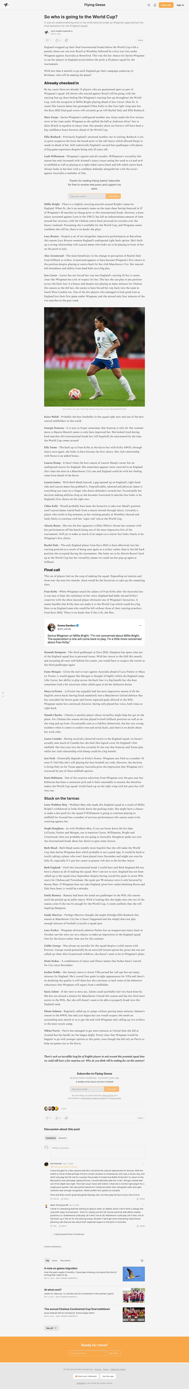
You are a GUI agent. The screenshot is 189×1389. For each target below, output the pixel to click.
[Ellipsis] (143, 1163)
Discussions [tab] (65, 1260)
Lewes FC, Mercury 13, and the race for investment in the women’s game (79, 1293)
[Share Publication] (155, 5)
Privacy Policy (115, 1098)
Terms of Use (108, 1095)
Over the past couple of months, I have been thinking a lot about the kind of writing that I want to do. (80, 1273)
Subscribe (166, 5)
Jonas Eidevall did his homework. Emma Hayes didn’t (69, 1312)
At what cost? (53, 1289)
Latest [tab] (54, 1260)
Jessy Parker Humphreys (62, 31)
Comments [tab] (51, 1138)
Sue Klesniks (56, 1163)
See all (49, 1328)
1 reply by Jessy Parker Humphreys (68, 1234)
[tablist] (56, 1138)
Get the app (108, 1376)
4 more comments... (53, 1246)
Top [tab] (47, 1260)
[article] (94, 1275)
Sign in (180, 5)
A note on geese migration (60, 1268)
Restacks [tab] (62, 1138)
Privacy (98, 1369)
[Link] (40, 83)
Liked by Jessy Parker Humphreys (65, 1167)
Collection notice (118, 1369)
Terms (106, 1369)
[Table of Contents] (3, 694)
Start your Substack (87, 1376)
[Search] (149, 5)
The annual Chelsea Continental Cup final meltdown (77, 1309)
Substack (81, 1383)
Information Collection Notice (93, 1098)
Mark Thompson (58, 1205)
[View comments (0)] (71, 1319)
